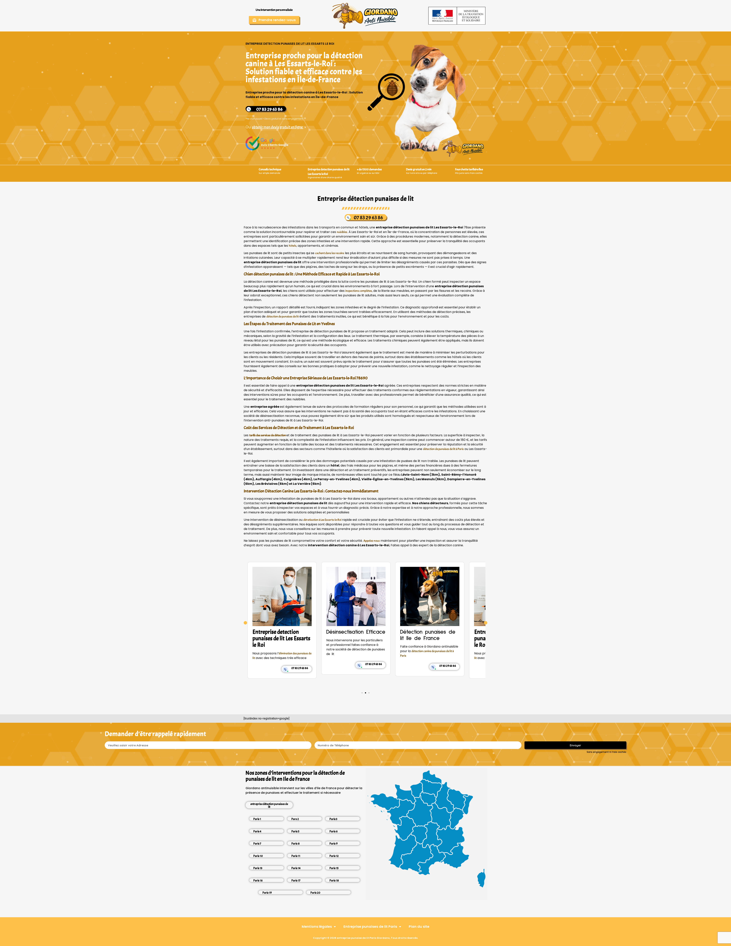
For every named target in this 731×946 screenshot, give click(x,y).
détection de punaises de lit (282, 316)
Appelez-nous (371, 541)
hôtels (292, 246)
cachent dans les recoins (329, 253)
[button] (245, 623)
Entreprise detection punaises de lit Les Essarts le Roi (429, 638)
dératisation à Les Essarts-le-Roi (322, 520)
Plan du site (419, 926)
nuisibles (342, 232)
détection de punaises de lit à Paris (443, 449)
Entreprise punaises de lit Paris (370, 926)
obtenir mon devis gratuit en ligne (277, 127)
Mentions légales (317, 926)
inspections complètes (358, 291)
